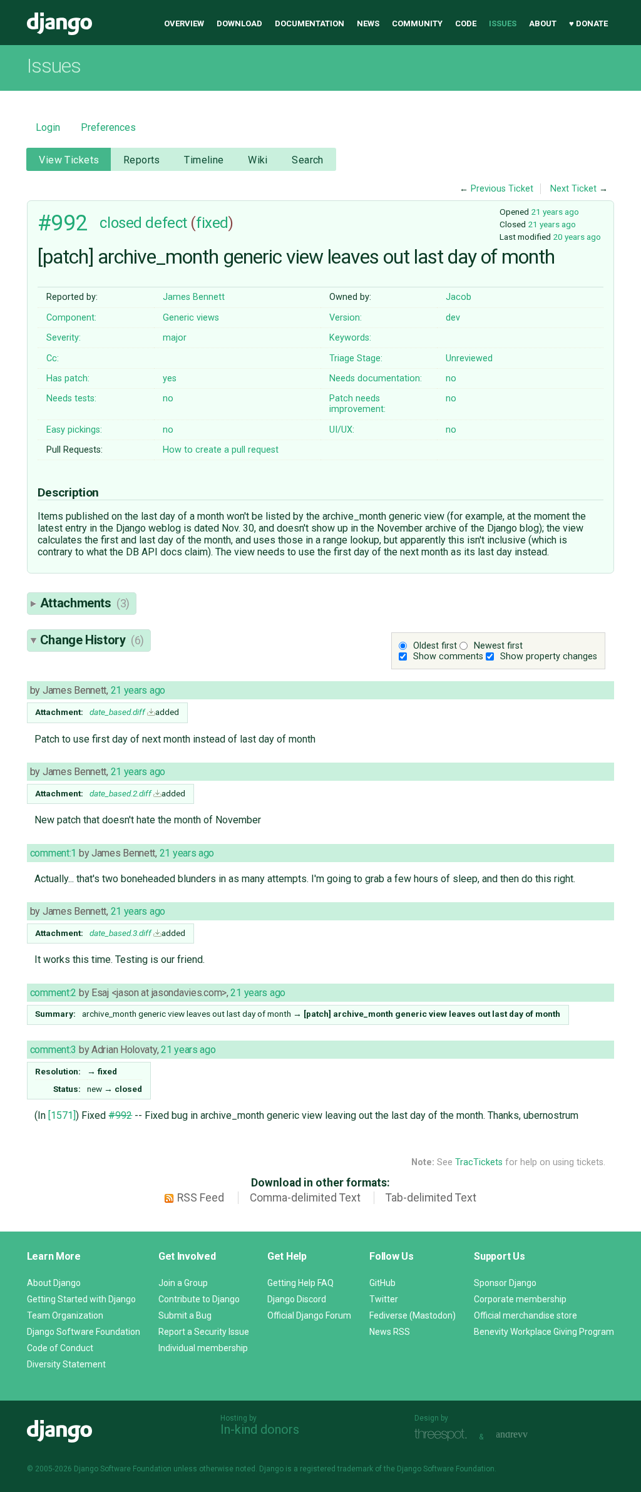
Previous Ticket (502, 188)
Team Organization (65, 1315)
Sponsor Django (505, 1283)
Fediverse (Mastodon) (412, 1315)
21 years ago (555, 212)
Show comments (448, 656)
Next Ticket (573, 188)
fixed (212, 223)
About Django (54, 1283)
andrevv (525, 1435)
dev (453, 317)
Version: (345, 317)
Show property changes (548, 656)
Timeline (203, 160)
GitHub (382, 1283)
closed (120, 223)
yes (170, 378)
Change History (92, 639)
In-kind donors (259, 1429)
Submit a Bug (185, 1315)
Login (48, 127)
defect (166, 223)
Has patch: (68, 378)
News (368, 23)
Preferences (108, 127)
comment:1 (53, 853)
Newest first (498, 646)
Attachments (85, 602)
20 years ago (577, 237)
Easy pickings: (74, 429)
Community (417, 23)
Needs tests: (71, 398)
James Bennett (194, 297)
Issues (502, 23)
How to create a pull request (221, 450)
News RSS (389, 1332)
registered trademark (336, 1468)
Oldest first (435, 646)
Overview (184, 23)
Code (465, 23)
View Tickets (69, 160)
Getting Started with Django (81, 1299)
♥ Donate (588, 23)
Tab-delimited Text (431, 1197)
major (175, 337)
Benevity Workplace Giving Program (544, 1332)
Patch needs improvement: (357, 403)
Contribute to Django (199, 1299)
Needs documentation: (375, 378)
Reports (141, 160)
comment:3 (53, 1050)
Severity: (63, 337)
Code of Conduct (60, 1348)
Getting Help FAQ (300, 1283)
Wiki (258, 160)
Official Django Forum (309, 1315)
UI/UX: (341, 429)
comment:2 (53, 993)
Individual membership (203, 1348)
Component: (71, 317)
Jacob (458, 297)
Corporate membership (520, 1299)
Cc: (52, 358)
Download (239, 23)
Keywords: (350, 337)
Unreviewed (469, 358)
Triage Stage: (355, 358)
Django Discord (296, 1299)
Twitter (383, 1299)
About (542, 23)
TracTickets (479, 1162)
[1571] (62, 1115)
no (451, 378)
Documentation (309, 23)
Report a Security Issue (203, 1332)
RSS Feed (200, 1197)
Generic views (191, 317)
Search (308, 160)
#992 (63, 222)
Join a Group (183, 1283)
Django (59, 24)
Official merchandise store (525, 1315)
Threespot (443, 1435)
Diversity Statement (66, 1364)
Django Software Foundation (83, 1332)
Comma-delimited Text (305, 1197)
